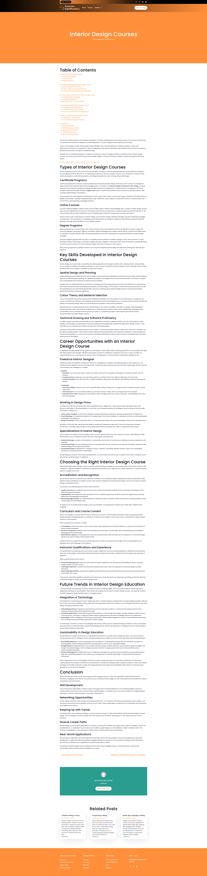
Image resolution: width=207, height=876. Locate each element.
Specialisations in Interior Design (73, 101)
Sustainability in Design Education (73, 120)
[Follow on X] (133, 866)
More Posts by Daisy (103, 788)
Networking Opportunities (70, 128)
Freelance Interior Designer (71, 97)
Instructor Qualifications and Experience (75, 112)
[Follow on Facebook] (130, 866)
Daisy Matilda (97, 39)
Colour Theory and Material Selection (74, 89)
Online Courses (67, 79)
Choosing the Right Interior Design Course (75, 105)
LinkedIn (85, 859)
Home (84, 7)
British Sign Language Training (134, 815)
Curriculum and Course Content (72, 109)
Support (108, 868)
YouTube (86, 862)
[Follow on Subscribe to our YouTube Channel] (146, 2)
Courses (90, 7)
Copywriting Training (99, 815)
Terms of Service (65, 868)
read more (64, 836)
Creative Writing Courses (70, 815)
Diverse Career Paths (69, 132)
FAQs (107, 865)
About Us (63, 859)
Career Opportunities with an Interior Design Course (78, 95)
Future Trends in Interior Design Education (74, 115)
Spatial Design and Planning (71, 87)
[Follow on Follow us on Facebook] (136, 2)
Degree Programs (68, 81)
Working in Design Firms (70, 99)
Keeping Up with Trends (70, 130)
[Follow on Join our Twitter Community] (139, 2)
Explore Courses (65, 2)
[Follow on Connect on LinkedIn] (142, 2)
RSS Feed (86, 868)
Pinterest (86, 865)
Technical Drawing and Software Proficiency (76, 91)
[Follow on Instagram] (136, 866)
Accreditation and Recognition (72, 107)
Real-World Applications (70, 134)
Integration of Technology (71, 118)
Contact (97, 7)
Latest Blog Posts (111, 862)
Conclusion (65, 124)
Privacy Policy (64, 865)
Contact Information (67, 862)
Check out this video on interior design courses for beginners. (80, 162)
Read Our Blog (140, 8)
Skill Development (68, 126)
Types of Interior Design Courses (71, 74)
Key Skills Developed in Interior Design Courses (76, 85)
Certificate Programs (69, 76)
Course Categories (112, 859)
